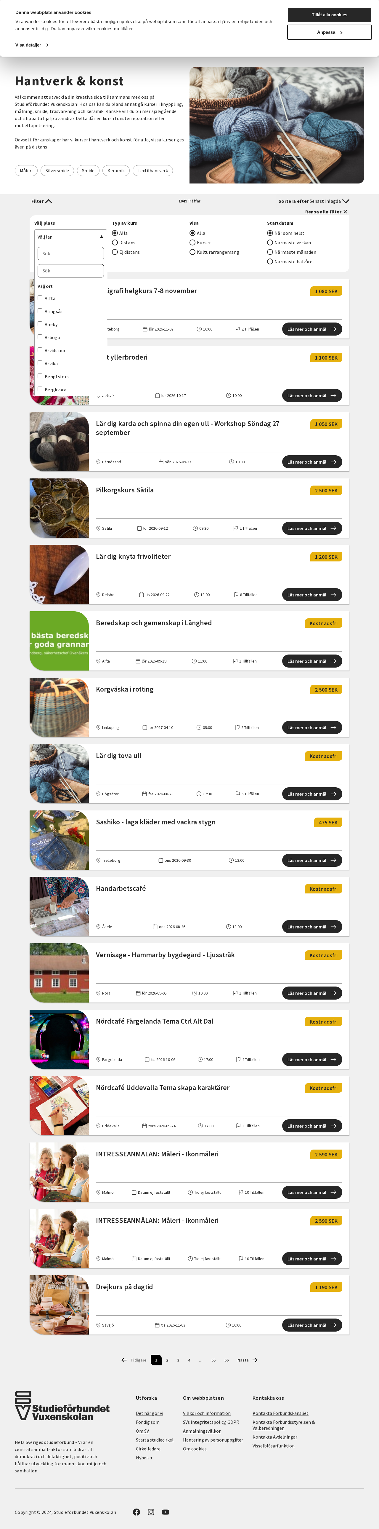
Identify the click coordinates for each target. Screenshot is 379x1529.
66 (226, 1360)
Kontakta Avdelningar (275, 1437)
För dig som (148, 1422)
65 (213, 1360)
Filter (37, 201)
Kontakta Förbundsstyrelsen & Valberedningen (284, 1425)
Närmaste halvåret (294, 261)
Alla (123, 233)
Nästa (243, 1360)
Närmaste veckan (292, 242)
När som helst (289, 233)
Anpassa (326, 32)
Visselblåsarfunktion (274, 1446)
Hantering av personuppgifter (213, 1440)
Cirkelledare (148, 1449)
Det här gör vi (149, 1413)
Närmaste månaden (295, 252)
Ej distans (129, 252)
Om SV (142, 1431)
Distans (127, 242)
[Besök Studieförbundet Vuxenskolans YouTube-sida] (165, 1514)
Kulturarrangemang (218, 252)
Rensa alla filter (323, 212)
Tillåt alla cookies (329, 14)
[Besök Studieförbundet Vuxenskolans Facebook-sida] (136, 1514)
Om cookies (195, 1449)
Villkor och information (207, 1413)
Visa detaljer (28, 44)
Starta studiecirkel (155, 1440)
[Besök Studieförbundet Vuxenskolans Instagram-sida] (151, 1514)
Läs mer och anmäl (307, 329)
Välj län (45, 237)
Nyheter (144, 1458)
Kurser (204, 242)
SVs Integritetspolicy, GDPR (211, 1422)
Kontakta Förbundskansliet (281, 1413)
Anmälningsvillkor (202, 1431)
